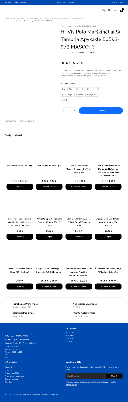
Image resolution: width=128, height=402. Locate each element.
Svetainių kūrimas (48, 395)
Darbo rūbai (20, 19)
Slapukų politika (11, 379)
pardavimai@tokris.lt (22, 339)
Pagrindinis (9, 19)
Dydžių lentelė (69, 83)
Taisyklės (22, 2)
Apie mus (69, 339)
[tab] (10, 122)
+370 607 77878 (21, 336)
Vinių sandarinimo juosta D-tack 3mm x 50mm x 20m (79, 222)
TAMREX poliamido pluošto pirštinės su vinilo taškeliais (79, 169)
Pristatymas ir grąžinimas (14, 376)
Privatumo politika (11, 2)
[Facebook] (109, 2)
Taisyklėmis (98, 382)
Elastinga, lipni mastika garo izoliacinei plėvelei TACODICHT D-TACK (19, 222)
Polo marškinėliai (67, 26)
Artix (57, 395)
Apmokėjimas (10, 367)
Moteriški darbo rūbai (34, 19)
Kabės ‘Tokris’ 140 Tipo (49, 165)
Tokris (14, 395)
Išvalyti (66, 100)
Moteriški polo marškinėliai (72, 19)
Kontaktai (69, 342)
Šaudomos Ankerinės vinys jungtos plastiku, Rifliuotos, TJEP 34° (79, 272)
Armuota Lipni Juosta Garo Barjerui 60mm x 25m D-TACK (49, 222)
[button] (19, 187)
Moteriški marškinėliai (52, 19)
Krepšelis (8, 370)
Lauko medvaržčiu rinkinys (19, 165)
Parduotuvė (70, 336)
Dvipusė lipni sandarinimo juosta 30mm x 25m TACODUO (108, 222)
